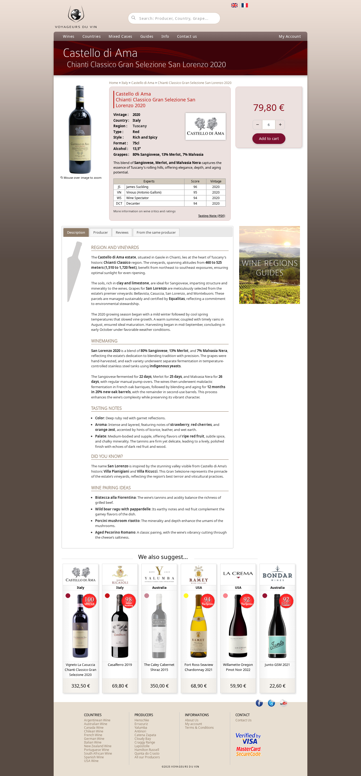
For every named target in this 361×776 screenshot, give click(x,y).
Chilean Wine (93, 731)
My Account (290, 36)
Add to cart (269, 138)
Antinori (140, 731)
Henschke (142, 720)
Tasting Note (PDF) (211, 216)
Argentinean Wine (97, 720)
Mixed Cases (120, 36)
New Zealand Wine (98, 746)
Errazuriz (141, 724)
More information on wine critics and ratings (144, 211)
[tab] (76, 232)
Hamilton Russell (147, 749)
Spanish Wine (94, 757)
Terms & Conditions (199, 727)
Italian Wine (92, 742)
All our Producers (147, 757)
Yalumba (141, 727)
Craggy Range (145, 742)
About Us (191, 720)
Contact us (187, 36)
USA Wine (91, 761)
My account (193, 724)
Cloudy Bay (143, 738)
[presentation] (76, 232)
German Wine (94, 738)
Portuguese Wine (96, 749)
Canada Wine (94, 727)
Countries (91, 36)
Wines (69, 36)
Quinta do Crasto (147, 753)
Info (165, 36)
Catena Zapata (145, 735)
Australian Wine (95, 724)
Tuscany (140, 126)
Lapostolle (142, 746)
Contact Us (243, 720)
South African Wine (98, 753)
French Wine (93, 735)
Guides (147, 36)
